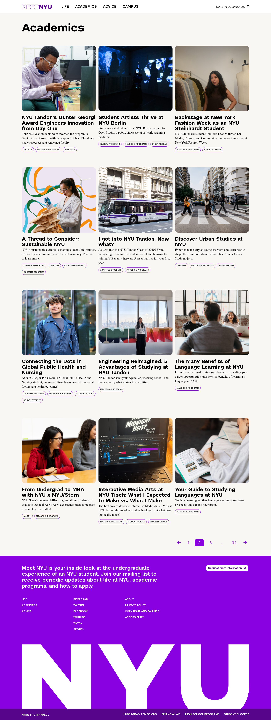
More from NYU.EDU (35, 714)
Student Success (236, 714)
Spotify (78, 629)
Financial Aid (171, 714)
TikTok (77, 623)
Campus (130, 6)
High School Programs (202, 714)
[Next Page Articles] (245, 542)
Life (65, 6)
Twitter (79, 605)
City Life (54, 265)
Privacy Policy (135, 605)
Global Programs (110, 144)
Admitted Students (110, 270)
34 (234, 542)
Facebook (80, 611)
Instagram (80, 599)
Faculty (28, 149)
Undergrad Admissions (140, 714)
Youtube (79, 617)
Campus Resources (34, 265)
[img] (59, 78)
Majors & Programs (48, 149)
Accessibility (134, 617)
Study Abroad (159, 144)
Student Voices (212, 149)
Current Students (34, 272)
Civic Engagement (74, 265)
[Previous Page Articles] (178, 542)
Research (69, 149)
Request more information (225, 568)
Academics (86, 6)
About (129, 599)
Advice (109, 6)
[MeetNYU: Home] (37, 6)
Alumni (27, 516)
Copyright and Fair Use (142, 611)
